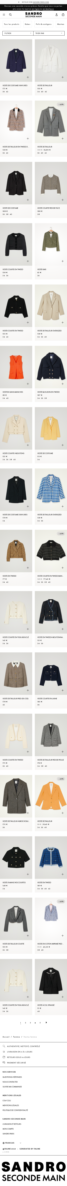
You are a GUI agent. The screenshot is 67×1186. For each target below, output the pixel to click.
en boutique (48, 9)
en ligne (36, 9)
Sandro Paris (8, 1134)
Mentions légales (11, 1105)
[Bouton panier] (63, 15)
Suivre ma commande (12, 1087)
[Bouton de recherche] (10, 15)
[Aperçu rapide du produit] (27, 77)
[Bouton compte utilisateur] (56, 15)
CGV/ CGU (7, 1101)
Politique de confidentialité (15, 1110)
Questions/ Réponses (12, 1077)
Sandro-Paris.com (41, 2)
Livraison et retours (12, 1124)
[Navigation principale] (4, 15)
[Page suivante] (46, 1022)
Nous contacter (10, 1082)
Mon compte (8, 1129)
